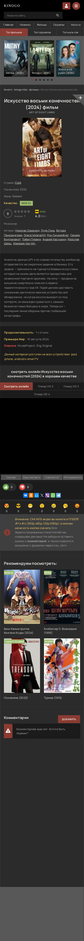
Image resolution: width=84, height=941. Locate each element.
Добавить (69, 719)
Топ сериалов (42, 32)
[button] (32, 80)
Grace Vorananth (35, 235)
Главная (8, 24)
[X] (42, 495)
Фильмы (42, 24)
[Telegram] (58, 495)
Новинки (25, 24)
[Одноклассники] (31, 495)
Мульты (76, 24)
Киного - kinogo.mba (15, 89)
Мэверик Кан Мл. (24, 243)
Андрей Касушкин (54, 239)
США (18, 182)
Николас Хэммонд (27, 230)
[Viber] (47, 495)
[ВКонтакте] (25, 495)
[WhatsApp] (53, 495)
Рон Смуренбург (58, 235)
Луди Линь (48, 230)
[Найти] (58, 15)
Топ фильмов (14, 32)
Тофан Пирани (31, 239)
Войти (66, 5)
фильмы (33, 89)
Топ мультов (70, 32)
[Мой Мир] (36, 495)
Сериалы (58, 24)
